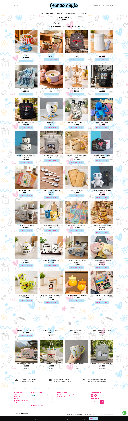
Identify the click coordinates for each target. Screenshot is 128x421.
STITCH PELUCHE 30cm (102, 122)
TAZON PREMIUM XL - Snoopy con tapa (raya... (26, 54)
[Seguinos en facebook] (95, 395)
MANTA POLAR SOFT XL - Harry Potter (51, 330)
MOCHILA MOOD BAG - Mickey (102, 89)
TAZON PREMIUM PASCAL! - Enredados (51, 89)
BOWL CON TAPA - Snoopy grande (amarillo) (102, 226)
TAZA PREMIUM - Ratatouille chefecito (101, 54)
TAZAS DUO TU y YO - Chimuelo (26, 225)
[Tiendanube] (22, 413)
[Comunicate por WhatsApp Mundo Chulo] (124, 413)
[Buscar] (28, 5)
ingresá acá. (95, 414)
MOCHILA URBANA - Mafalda (76, 54)
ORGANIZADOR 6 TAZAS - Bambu (76, 89)
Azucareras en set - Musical (51, 260)
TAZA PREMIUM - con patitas (51, 54)
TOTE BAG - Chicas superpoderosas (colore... (102, 296)
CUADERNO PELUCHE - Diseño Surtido (26, 190)
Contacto (59, 13)
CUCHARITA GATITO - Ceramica (76, 122)
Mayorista (84, 13)
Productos (50, 13)
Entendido (93, 419)
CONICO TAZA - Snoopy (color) (51, 225)
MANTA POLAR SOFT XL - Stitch (26, 89)
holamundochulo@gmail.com (68, 395)
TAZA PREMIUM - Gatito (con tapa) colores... (102, 261)
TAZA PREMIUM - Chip (51, 122)
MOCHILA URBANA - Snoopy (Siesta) (101, 364)
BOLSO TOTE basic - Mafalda (51, 364)
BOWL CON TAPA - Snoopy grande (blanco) (26, 156)
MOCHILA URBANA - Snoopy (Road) (102, 330)
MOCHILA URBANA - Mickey (51, 155)
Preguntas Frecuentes (71, 13)
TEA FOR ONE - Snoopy (26, 260)
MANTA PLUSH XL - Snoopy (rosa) (26, 330)
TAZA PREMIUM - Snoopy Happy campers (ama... (76, 156)
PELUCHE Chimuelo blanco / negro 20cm (101, 191)
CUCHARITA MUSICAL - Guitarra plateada (51, 191)
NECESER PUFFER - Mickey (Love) (102, 155)
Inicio (42, 13)
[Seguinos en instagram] (92, 395)
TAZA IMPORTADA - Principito (76, 364)
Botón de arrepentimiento (107, 414)
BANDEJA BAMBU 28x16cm (76, 190)
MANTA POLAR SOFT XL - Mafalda (76, 225)
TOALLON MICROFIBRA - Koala (76, 330)
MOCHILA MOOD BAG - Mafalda (26, 122)
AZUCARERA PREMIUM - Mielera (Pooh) (77, 295)
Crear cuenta (97, 6)
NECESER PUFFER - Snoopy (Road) (26, 364)
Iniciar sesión (105, 6)
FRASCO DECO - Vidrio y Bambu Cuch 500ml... (51, 296)
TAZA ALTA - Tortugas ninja (26, 295)
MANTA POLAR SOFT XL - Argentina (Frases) (77, 261)
